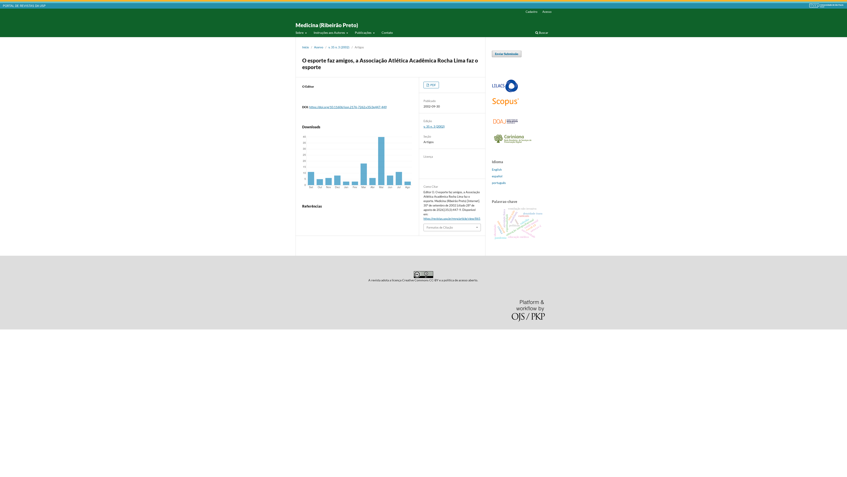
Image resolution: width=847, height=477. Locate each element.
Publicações (363, 32)
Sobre (300, 32)
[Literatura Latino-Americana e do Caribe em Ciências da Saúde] (505, 91)
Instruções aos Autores (330, 32)
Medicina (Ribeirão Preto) (327, 25)
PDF (433, 85)
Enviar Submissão (506, 54)
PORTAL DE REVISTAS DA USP (24, 6)
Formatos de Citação (440, 227)
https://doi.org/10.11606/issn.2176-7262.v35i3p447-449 (348, 107)
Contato (387, 32)
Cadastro (531, 11)
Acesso (546, 11)
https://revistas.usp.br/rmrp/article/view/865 (452, 218)
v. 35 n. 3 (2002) (338, 47)
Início (305, 47)
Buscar (543, 32)
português (499, 183)
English (497, 169)
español (497, 176)
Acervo (318, 47)
